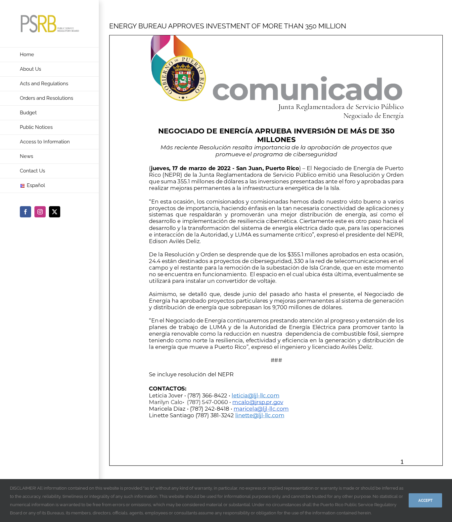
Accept (425, 500)
